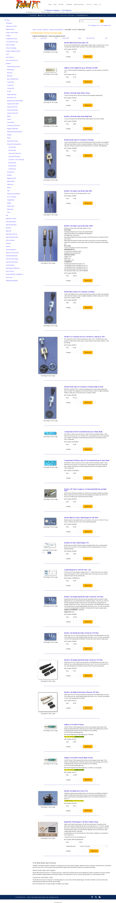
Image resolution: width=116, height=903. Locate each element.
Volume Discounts (70, 846)
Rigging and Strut (11, 178)
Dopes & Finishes (10, 44)
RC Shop (61, 4)
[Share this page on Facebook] (92, 897)
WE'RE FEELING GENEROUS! (14, 274)
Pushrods (9, 175)
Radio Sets (8, 231)
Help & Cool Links (78, 4)
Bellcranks (9, 76)
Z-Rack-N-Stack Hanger (12, 258)
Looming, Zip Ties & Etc (13, 125)
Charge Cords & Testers (12, 32)
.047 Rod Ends (12, 150)
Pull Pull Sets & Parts (12, 141)
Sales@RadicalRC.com (82, 15)
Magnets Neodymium (12, 128)
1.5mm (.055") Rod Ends (14, 153)
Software (8, 246)
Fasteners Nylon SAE (12, 113)
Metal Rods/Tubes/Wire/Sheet (14, 131)
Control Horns (10, 82)
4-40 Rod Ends (12, 169)
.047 (56, 38)
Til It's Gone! (9, 277)
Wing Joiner (10, 209)
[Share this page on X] (96, 897)
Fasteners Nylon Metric (13, 103)
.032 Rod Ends (12, 147)
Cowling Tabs (10, 88)
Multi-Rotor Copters (11, 218)
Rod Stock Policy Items (12, 262)
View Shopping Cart (105, 25)
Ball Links (9, 72)
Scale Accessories (10, 240)
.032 (34, 38)
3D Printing (9, 23)
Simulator (8, 243)
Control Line (10, 85)
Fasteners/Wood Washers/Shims (15, 100)
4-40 (106, 38)
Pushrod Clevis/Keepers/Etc (14, 144)
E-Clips (9, 91)
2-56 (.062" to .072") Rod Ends (16, 159)
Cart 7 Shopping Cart (58, 902)
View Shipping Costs (93, 25)
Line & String (10, 122)
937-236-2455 (33, 15)
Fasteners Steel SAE (12, 107)
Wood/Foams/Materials (11, 255)
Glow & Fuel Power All (12, 60)
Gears (7, 54)
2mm (79, 38)
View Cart (89, 4)
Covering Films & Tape (12, 41)
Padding (9, 134)
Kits (7, 215)
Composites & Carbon (11, 38)
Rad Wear (8, 227)
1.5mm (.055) (65, 38)
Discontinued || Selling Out (12, 268)
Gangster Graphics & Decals (13, 51)
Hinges (9, 116)
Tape (8, 190)
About (55, 4)
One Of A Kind (10, 271)
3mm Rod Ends (12, 165)
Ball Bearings (10, 69)
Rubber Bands (10, 181)
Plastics (9, 138)
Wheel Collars (10, 206)
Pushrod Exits (10, 172)
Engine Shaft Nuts (11, 94)
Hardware (8, 63)
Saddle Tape (10, 184)
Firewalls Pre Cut (11, 97)
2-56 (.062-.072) (90, 38)
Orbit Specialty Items (11, 224)
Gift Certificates (10, 57)
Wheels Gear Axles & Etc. (12, 252)
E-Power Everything (11, 48)
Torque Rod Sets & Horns (13, 193)
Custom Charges (10, 265)
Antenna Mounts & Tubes (13, 66)
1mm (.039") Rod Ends (14, 156)
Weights (9, 203)
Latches (9, 119)
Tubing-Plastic (10, 200)
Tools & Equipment (11, 249)
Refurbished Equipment (12, 280)
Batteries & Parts (10, 29)
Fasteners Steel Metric (12, 110)
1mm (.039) (43, 38)
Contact (95, 4)
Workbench (69, 4)
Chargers (8, 35)
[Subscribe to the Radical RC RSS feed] (100, 897)
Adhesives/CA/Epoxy (11, 26)
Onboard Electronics (11, 221)
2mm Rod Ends (12, 162)
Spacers (9, 187)
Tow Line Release (11, 196)
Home (50, 4)
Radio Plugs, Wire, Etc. (12, 234)
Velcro (8, 212)
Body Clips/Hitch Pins (12, 79)
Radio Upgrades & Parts (12, 237)
